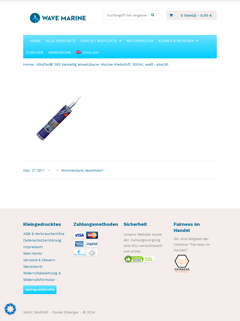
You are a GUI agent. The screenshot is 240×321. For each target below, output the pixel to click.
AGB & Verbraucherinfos (43, 234)
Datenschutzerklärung (42, 240)
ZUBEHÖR (34, 52)
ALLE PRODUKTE (60, 41)
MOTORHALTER (140, 41)
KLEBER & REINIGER (176, 41)
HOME (35, 41)
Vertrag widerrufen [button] (40, 289)
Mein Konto (32, 253)
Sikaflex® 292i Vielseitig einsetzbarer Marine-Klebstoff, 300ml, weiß (95, 64)
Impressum (33, 247)
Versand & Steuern (39, 260)
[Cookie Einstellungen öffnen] (10, 313)
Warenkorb (32, 266)
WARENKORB (59, 52)
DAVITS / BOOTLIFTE (99, 41)
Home (28, 64)
